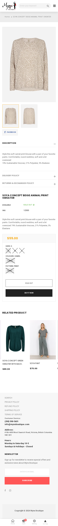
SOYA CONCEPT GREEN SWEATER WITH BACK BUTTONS (12, 364)
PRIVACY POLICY (12, 402)
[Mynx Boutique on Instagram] (10, 490)
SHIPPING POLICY (12, 410)
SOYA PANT (35, 363)
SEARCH (8, 398)
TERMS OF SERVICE (13, 414)
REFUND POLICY (12, 406)
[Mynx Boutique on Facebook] (5, 490)
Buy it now (29, 293)
